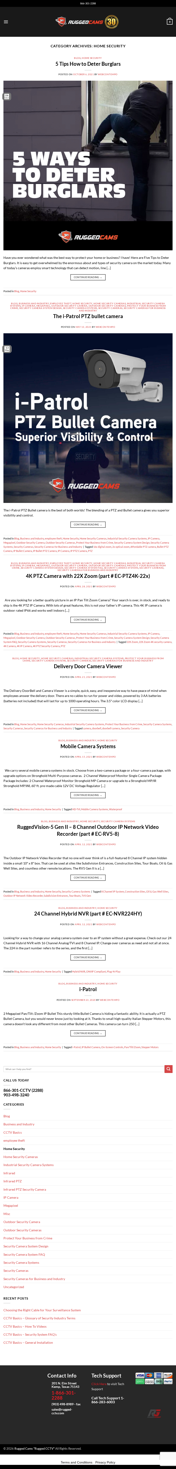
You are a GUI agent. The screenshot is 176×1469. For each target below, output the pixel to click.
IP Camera (28, 305)
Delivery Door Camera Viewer (88, 666)
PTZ (90, 550)
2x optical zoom (120, 546)
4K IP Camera (24, 646)
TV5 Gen (86, 895)
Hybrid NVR (78, 971)
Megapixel (43, 305)
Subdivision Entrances (56, 895)
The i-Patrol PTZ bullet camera (88, 316)
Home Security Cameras (110, 303)
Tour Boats (75, 895)
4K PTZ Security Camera (46, 646)
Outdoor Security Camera (69, 305)
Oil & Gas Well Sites (157, 891)
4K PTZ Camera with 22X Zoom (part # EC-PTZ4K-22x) (88, 576)
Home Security (92, 58)
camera (87, 728)
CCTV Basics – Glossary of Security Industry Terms (39, 1318)
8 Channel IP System (112, 891)
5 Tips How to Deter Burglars (88, 64)
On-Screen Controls (112, 1047)
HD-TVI (76, 809)
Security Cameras (110, 308)
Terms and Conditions (76, 1462)
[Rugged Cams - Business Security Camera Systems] (88, 22)
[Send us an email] (154, 1424)
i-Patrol (88, 989)
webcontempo (107, 74)
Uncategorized (13, 1287)
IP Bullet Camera (22, 550)
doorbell (96, 728)
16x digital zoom (102, 546)
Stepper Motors (150, 1047)
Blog (77, 58)
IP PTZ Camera (78, 550)
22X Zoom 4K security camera (155, 641)
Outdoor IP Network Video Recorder (23, 895)
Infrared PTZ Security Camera (24, 1189)
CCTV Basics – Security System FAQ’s (30, 1334)
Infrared (9, 1173)
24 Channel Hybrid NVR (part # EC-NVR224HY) (88, 913)
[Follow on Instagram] (146, 1424)
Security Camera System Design (40, 308)
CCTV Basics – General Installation (28, 1342)
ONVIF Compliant (96, 971)
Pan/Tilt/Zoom (132, 1047)
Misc (6, 1214)
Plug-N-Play (114, 971)
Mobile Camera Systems (88, 746)
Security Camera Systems (80, 308)
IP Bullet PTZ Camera (45, 550)
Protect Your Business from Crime (94, 542)
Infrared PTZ (12, 1181)
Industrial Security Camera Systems (127, 538)
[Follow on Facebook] (139, 1424)
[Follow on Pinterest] (168, 1424)
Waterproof (115, 809)
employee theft (60, 303)
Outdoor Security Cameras (107, 305)
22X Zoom (132, 641)
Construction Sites (135, 891)
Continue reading (88, 277)
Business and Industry (34, 303)
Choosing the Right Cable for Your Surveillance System (42, 1310)
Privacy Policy (105, 1462)
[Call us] (161, 1424)
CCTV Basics (12, 1132)
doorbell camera (111, 728)
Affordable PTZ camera (143, 546)
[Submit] (169, 1069)
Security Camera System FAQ (83, 567)
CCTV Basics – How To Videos (25, 1326)
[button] (5, 22)
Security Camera (130, 728)
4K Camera (9, 646)
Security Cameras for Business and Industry (58, 546)
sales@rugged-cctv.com (62, 1411)
